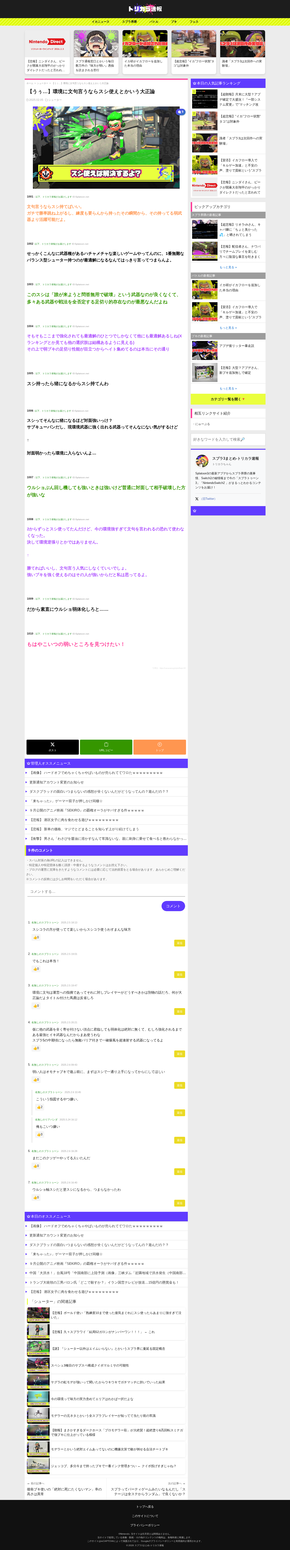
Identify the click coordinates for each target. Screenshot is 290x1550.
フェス (194, 21)
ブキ (174, 21)
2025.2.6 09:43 (69, 1064)
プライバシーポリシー (145, 1525)
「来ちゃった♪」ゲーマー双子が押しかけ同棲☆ (66, 801)
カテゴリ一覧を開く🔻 (228, 399)
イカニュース (100, 21)
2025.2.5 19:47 (69, 985)
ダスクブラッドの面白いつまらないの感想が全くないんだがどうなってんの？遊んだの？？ (99, 791)
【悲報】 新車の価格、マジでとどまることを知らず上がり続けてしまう (84, 829)
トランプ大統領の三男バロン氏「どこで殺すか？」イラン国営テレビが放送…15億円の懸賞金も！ (104, 1282)
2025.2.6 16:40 (69, 1182)
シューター (42, 83)
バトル (154, 21)
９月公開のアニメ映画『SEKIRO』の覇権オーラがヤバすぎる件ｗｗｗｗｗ (86, 810)
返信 (179, 943)
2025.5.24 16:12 (68, 1119)
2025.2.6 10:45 (73, 1092)
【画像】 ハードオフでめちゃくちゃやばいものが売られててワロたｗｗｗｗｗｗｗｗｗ (96, 773)
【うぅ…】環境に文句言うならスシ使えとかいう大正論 (80, 83)
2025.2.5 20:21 (69, 1022)
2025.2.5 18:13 (69, 922)
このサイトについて (145, 1516)
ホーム (30, 83)
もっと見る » (228, 267)
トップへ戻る (145, 1506)
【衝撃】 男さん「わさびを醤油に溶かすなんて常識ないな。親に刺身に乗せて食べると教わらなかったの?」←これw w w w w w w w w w (108, 838)
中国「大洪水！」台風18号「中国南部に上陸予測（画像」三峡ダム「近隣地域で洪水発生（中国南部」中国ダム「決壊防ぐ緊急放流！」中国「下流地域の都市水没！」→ (108, 1273)
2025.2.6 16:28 (69, 1151)
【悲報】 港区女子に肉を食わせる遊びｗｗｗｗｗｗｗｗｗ (74, 820)
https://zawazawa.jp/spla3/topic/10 (173, 668)
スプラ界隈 (129, 21)
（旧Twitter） (208, 498)
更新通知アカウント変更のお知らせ (56, 782)
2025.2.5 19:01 (69, 954)
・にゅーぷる (201, 424)
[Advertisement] (106, 704)
